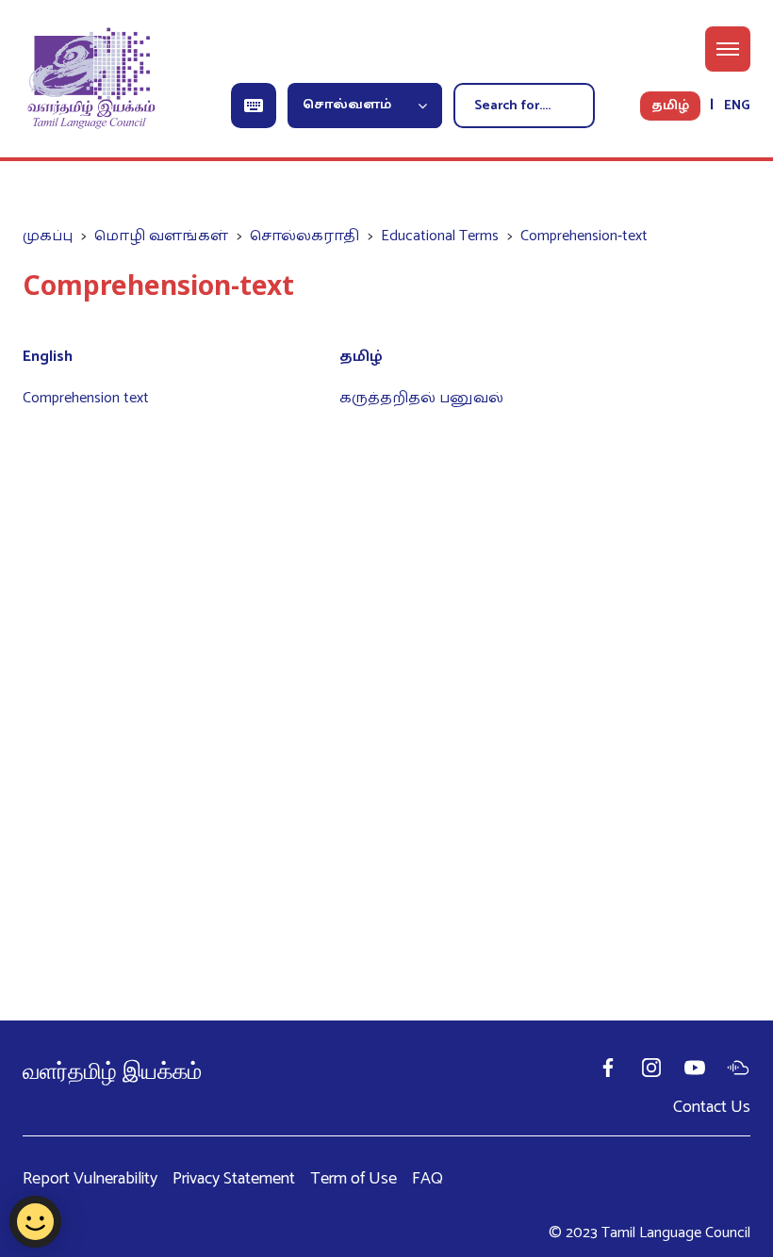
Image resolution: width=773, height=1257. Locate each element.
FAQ (427, 1179)
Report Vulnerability (90, 1179)
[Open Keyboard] (253, 105)
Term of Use (353, 1179)
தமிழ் (670, 106)
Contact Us (711, 1107)
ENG (737, 106)
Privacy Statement (234, 1179)
